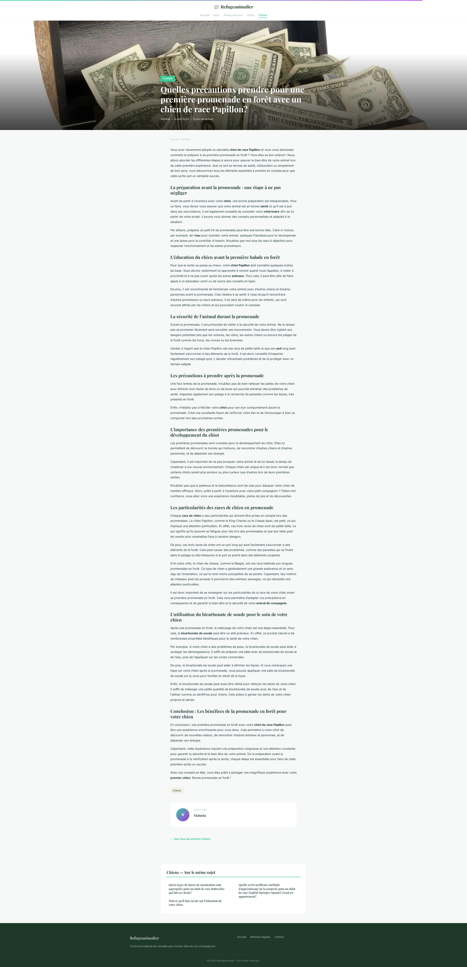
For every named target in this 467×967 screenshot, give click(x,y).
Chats (250, 15)
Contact (279, 936)
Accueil (204, 15)
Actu (216, 15)
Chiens (263, 15)
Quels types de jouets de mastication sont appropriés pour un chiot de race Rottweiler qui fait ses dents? (197, 888)
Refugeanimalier (233, 6)
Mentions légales (260, 936)
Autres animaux (233, 15)
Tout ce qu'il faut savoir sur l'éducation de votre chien (195, 902)
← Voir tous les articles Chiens (190, 839)
